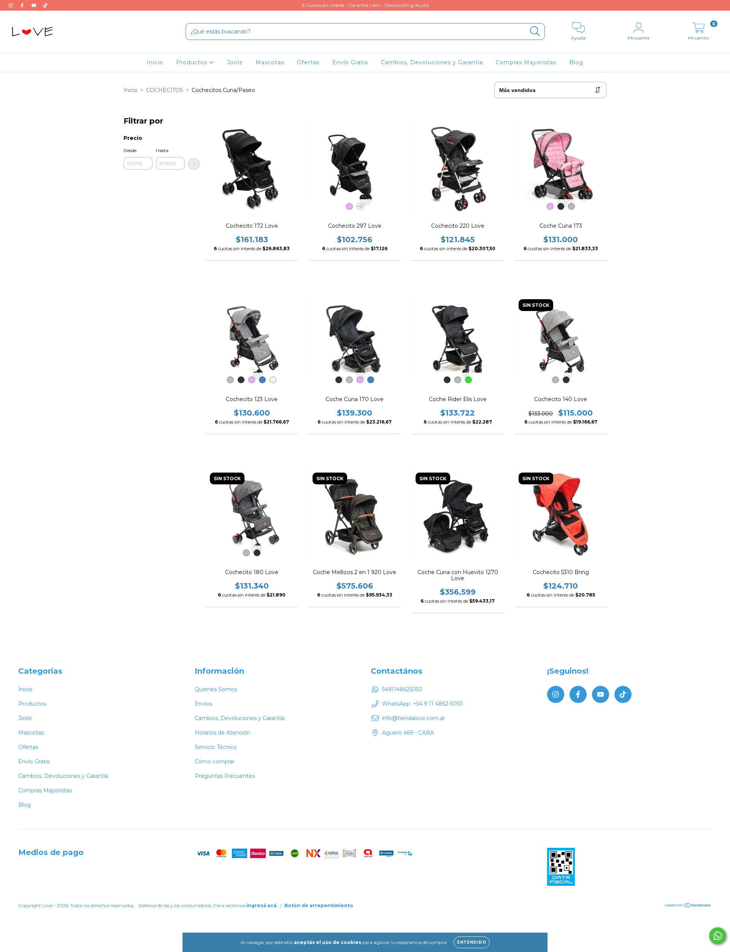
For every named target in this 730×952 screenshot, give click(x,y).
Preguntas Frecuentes (225, 776)
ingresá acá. (262, 905)
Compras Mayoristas (526, 62)
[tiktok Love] (45, 5)
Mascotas (270, 62)
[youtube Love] (34, 5)
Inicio (155, 62)
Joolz (235, 62)
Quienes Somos (216, 689)
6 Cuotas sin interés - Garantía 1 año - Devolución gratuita (365, 5)
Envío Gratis (350, 62)
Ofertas (308, 62)
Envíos (203, 703)
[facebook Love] (23, 5)
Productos (192, 62)
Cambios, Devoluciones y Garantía (432, 62)
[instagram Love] (11, 5)
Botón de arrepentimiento (318, 905)
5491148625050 (402, 689)
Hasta (162, 150)
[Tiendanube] (688, 906)
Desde (130, 150)
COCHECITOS (164, 90)
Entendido (471, 942)
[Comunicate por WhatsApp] (717, 935)
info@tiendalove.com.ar (413, 718)
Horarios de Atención (222, 732)
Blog (576, 62)
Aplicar (194, 164)
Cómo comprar (215, 761)
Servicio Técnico (216, 747)
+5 (360, 206)
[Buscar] (535, 31)
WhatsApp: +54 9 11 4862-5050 (422, 703)
